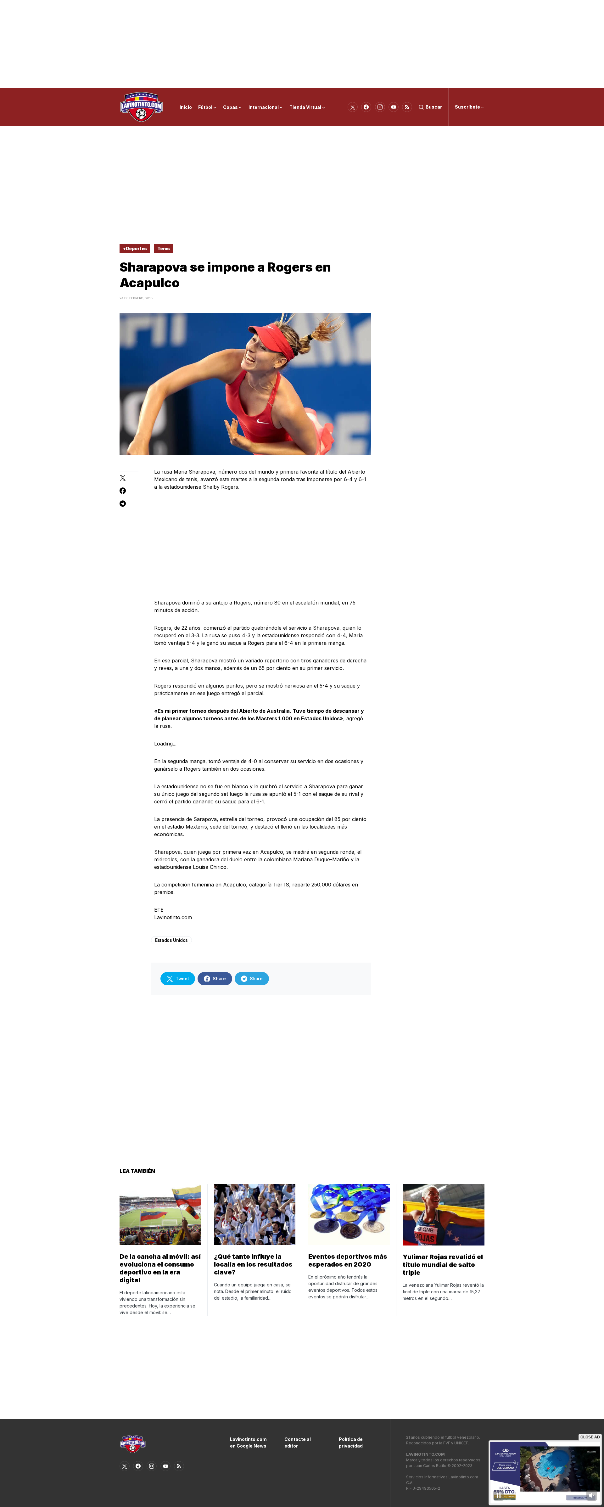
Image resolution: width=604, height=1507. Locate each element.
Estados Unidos (171, 940)
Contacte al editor (297, 1442)
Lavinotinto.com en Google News (248, 1442)
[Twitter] (353, 107)
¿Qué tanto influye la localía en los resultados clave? (253, 1264)
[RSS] (407, 107)
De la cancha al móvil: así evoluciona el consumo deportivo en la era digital (160, 1268)
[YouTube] (394, 107)
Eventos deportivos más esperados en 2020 (347, 1260)
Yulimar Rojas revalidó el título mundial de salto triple (443, 1264)
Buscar (434, 107)
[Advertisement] (302, 44)
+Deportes (135, 248)
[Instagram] (380, 107)
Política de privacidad (351, 1442)
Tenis (163, 248)
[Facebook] (366, 107)
